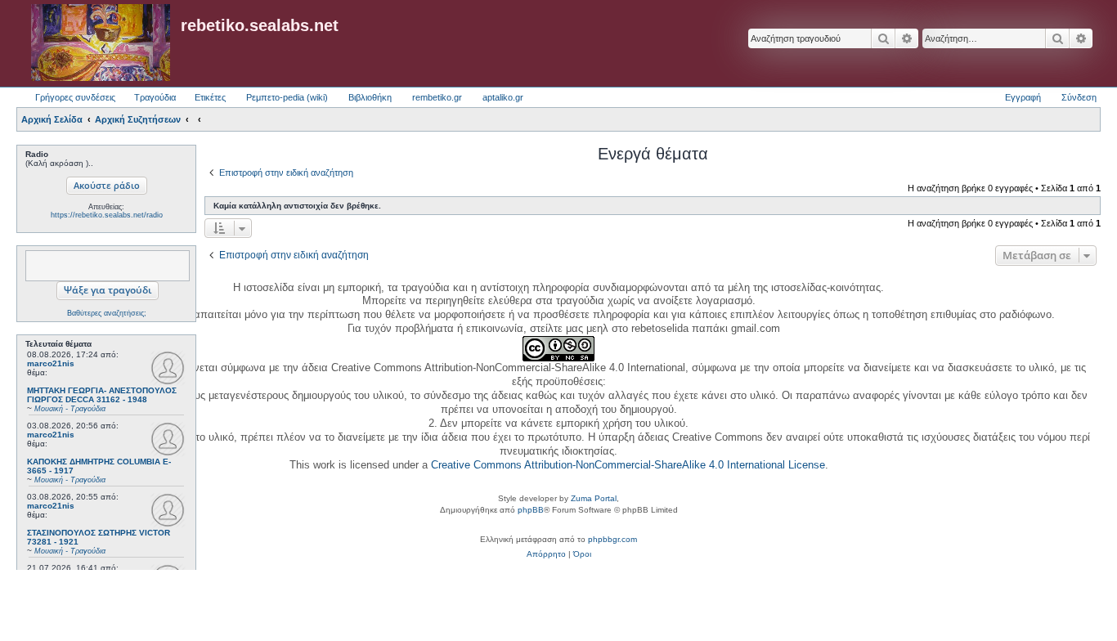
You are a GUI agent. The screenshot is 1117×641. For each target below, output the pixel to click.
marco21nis (50, 363)
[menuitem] (546, 554)
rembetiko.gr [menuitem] (437, 97)
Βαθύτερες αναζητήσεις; (106, 313)
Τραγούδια (155, 97)
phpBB (531, 509)
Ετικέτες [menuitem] (210, 97)
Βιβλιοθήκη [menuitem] (370, 97)
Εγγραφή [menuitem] (1023, 97)
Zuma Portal (594, 498)
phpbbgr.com (612, 539)
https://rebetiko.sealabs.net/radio (107, 215)
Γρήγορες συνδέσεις (75, 97)
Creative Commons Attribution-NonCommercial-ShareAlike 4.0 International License (628, 465)
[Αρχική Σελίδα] (100, 43)
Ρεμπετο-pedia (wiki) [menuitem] (287, 97)
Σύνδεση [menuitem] (1079, 97)
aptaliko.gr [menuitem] (502, 97)
